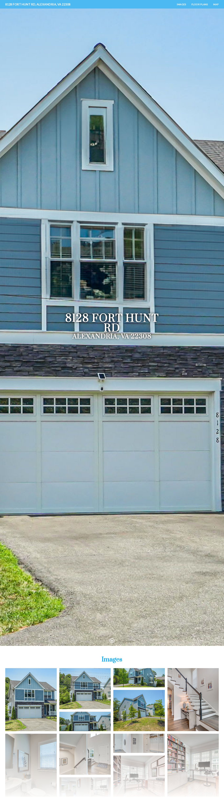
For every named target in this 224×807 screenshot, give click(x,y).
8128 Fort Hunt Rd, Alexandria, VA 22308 (38, 4)
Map (216, 4)
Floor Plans (200, 4)
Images (181, 4)
